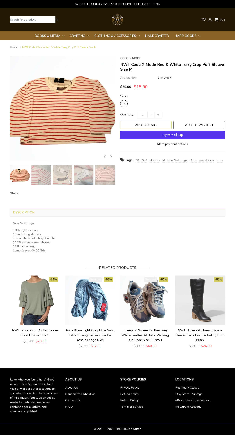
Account (210, 19)
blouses (155, 160)
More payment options (172, 144)
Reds (193, 160)
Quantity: (127, 114)
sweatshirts (206, 160)
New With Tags (177, 160)
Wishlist (204, 19)
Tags (128, 160)
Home (13, 47)
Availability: (128, 77)
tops (220, 160)
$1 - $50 (141, 160)
